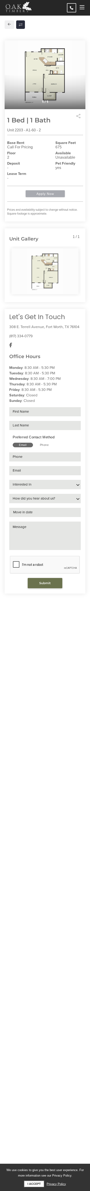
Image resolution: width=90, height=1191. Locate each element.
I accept (34, 1184)
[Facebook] (10, 345)
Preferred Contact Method (33, 437)
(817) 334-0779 (21, 336)
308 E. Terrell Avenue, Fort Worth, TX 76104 (44, 327)
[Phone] (71, 7)
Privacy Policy (56, 1184)
